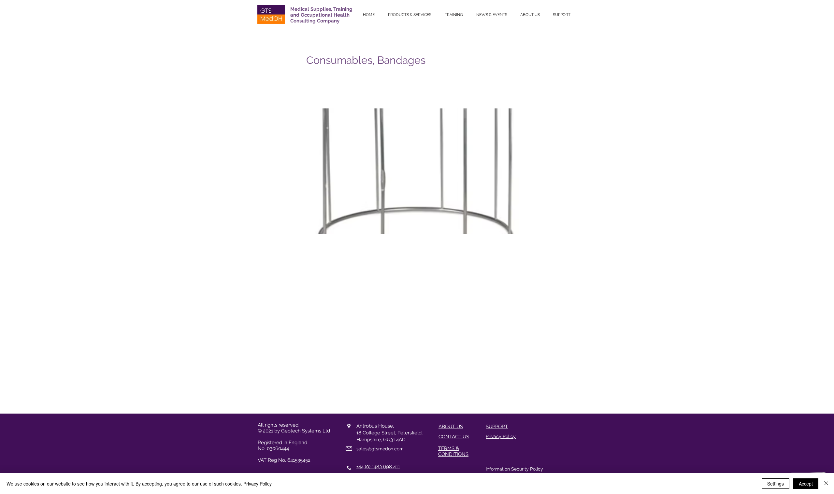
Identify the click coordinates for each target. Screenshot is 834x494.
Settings (775, 483)
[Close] (826, 483)
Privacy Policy (257, 483)
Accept (806, 483)
